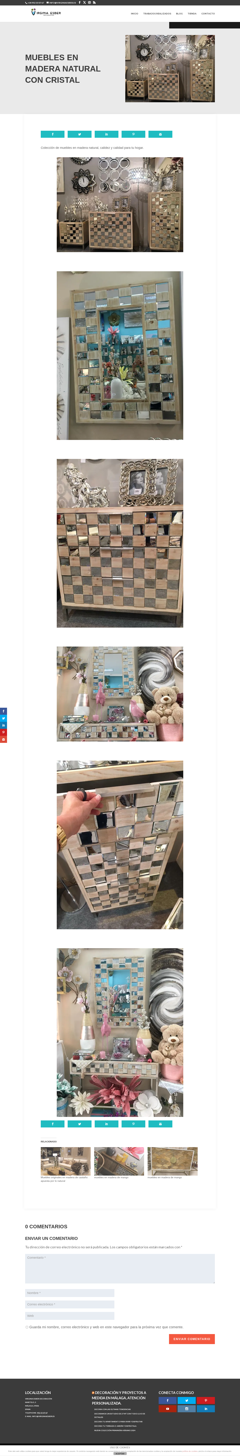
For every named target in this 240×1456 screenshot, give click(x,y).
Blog (179, 13)
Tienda (192, 13)
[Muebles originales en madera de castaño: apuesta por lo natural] (66, 1161)
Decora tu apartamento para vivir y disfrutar (118, 1422)
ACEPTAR (120, 1454)
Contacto (208, 13)
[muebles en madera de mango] (119, 1161)
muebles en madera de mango (111, 1177)
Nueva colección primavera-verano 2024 (114, 1430)
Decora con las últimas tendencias (112, 1409)
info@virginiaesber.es (43, 1416)
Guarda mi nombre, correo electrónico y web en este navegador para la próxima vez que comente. (106, 1327)
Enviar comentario (192, 1339)
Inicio (134, 13)
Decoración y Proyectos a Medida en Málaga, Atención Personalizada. (119, 1397)
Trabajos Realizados (157, 13)
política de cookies (189, 1451)
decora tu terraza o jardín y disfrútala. (115, 1426)
